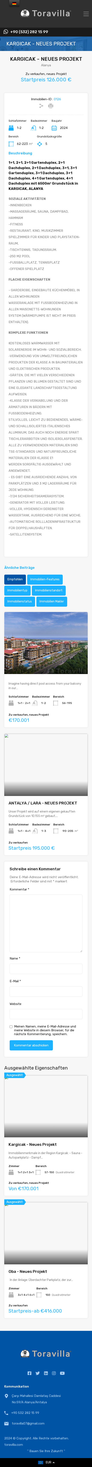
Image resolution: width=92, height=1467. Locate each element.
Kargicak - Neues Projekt (33, 1144)
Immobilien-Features (44, 579)
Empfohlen (15, 579)
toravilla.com (13, 1445)
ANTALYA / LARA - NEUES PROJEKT (43, 803)
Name (15, 958)
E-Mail (15, 981)
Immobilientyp (17, 590)
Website (15, 1004)
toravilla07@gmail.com (28, 1423)
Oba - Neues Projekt (28, 1271)
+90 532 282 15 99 (25, 1413)
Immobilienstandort (48, 590)
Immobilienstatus (19, 601)
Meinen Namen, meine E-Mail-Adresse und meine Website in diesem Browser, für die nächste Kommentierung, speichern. (45, 1030)
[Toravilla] (46, 22)
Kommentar (19, 889)
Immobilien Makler (52, 601)
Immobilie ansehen (46, 1125)
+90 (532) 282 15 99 (29, 32)
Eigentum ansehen (46, 661)
